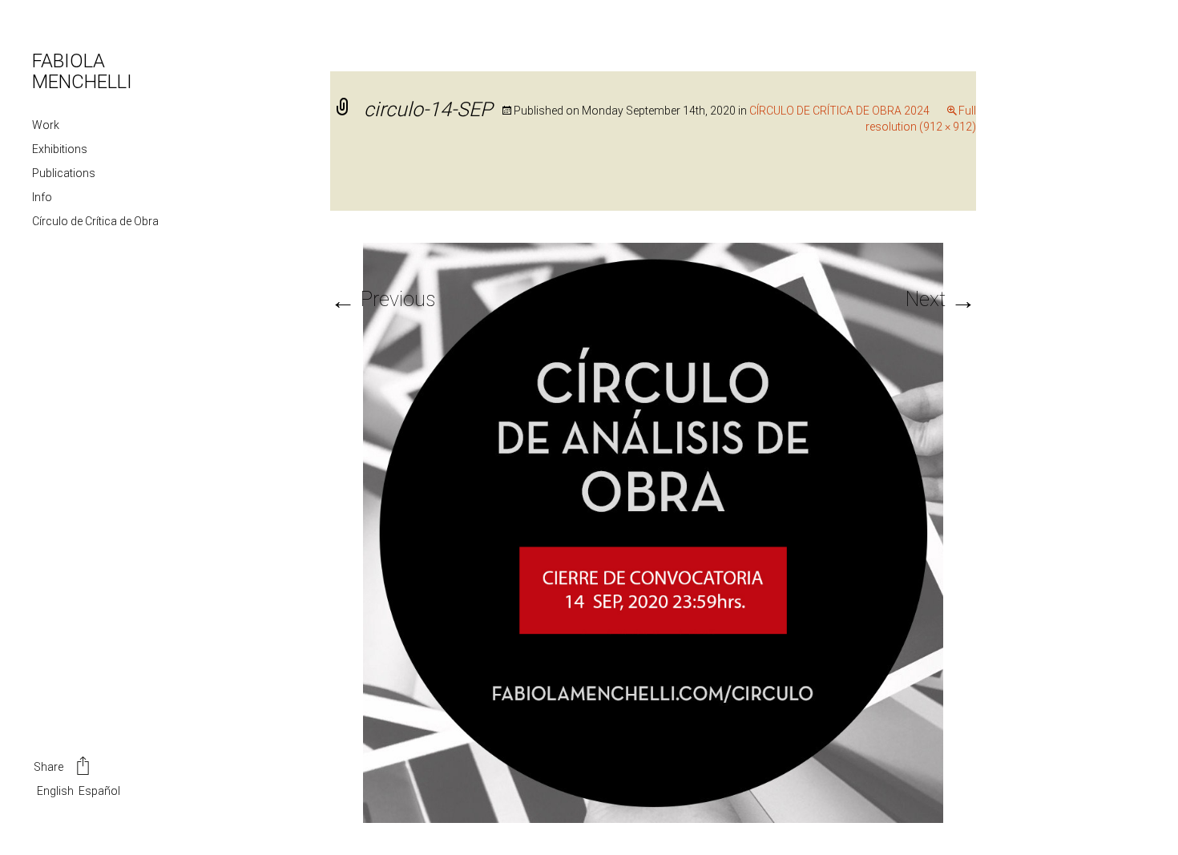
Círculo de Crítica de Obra (95, 221)
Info (42, 197)
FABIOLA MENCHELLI (82, 71)
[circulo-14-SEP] (653, 531)
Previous (382, 299)
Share (48, 766)
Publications (63, 173)
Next (941, 299)
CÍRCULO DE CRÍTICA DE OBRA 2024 (839, 110)
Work (45, 125)
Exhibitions (59, 149)
